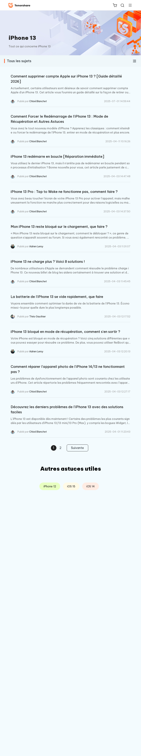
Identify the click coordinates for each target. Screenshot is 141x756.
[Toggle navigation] (128, 5)
